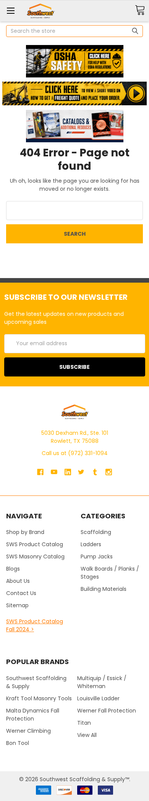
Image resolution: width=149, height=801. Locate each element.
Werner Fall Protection (106, 710)
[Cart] (140, 10)
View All (87, 735)
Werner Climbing (28, 731)
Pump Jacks (97, 556)
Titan (84, 723)
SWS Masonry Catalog (35, 556)
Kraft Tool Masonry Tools (39, 698)
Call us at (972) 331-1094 (75, 453)
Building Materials (103, 589)
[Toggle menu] (10, 10)
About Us (18, 581)
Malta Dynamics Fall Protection (32, 714)
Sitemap (17, 605)
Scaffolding (96, 532)
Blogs (13, 569)
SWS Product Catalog (34, 544)
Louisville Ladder (98, 698)
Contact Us (21, 593)
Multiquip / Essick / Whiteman (101, 682)
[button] (74, 61)
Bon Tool (17, 743)
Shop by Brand (25, 532)
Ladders (91, 544)
